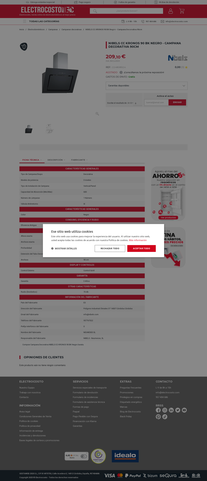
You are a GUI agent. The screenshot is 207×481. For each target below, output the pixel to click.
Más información (138, 239)
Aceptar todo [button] (141, 248)
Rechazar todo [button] (110, 248)
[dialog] (103, 240)
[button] (64, 248)
